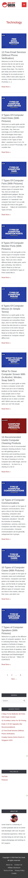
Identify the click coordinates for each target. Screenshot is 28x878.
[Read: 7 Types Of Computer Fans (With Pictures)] (14, 169)
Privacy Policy (19, 870)
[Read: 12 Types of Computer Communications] (14, 488)
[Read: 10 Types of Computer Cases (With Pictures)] (14, 556)
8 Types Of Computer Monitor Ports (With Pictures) (13, 246)
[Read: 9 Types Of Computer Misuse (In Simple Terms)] (14, 294)
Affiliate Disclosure (14, 867)
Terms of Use (8, 870)
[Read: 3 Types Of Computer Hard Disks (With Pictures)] (14, 103)
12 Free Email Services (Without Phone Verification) (14, 55)
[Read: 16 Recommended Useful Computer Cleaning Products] (14, 426)
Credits (14, 873)
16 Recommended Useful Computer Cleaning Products (11, 440)
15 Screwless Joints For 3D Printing (14, 720)
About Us (9, 865)
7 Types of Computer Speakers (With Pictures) (12, 630)
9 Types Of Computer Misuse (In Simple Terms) (13, 308)
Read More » (6, 87)
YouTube (5, 776)
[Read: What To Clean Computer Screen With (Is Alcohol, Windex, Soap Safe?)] (14, 360)
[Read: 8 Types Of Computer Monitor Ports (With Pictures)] (14, 231)
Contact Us (18, 865)
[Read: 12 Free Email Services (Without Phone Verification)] (14, 41)
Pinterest (5, 780)
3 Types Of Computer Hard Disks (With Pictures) (13, 118)
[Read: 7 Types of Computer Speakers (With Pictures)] (14, 616)
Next (14, 679)
